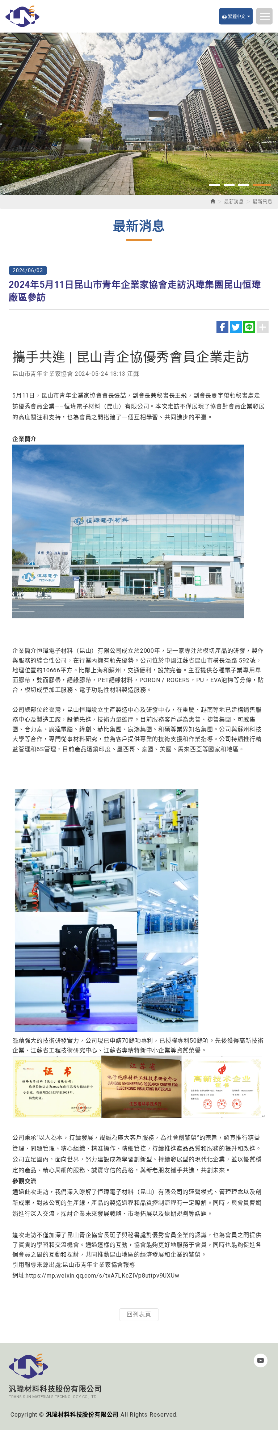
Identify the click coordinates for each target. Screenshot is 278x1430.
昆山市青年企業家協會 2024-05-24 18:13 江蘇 (75, 373)
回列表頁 (139, 1314)
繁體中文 (233, 16)
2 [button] (236, 185)
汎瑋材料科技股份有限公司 (22, 16)
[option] (139, 114)
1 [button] (218, 185)
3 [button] (250, 185)
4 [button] (265, 185)
